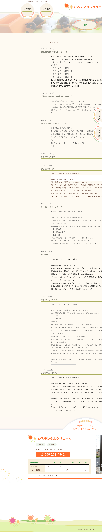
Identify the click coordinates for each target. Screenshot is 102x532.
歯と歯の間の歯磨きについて (52, 300)
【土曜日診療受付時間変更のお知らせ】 (57, 96)
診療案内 (27, 9)
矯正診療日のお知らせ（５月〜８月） (56, 52)
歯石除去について (48, 254)
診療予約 (46, 9)
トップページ (45, 42)
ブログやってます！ (49, 157)
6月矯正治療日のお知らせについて (55, 123)
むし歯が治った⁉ (47, 169)
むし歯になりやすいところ (51, 207)
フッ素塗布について (49, 373)
